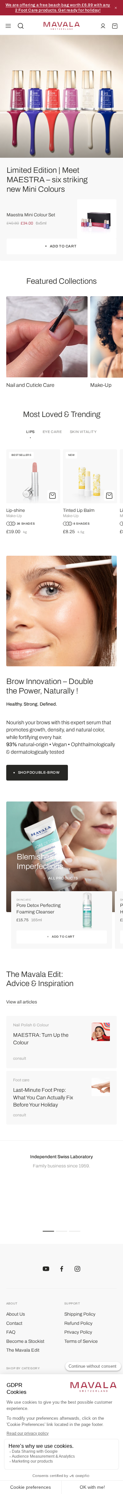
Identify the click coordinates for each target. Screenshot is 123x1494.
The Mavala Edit (22, 1350)
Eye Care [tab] (52, 432)
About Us (15, 1314)
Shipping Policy (79, 1314)
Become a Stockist (25, 1341)
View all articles (21, 1001)
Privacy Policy (78, 1332)
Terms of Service (81, 1341)
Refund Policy (78, 1323)
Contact (14, 1323)
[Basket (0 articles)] (115, 26)
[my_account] (103, 26)
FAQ (10, 1332)
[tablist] (61, 434)
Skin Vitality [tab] (83, 432)
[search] (21, 26)
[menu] (8, 26)
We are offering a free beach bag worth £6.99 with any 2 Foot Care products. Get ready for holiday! (58, 7)
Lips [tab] (30, 432)
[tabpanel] (61, 492)
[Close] (115, 8)
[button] (48, 1231)
